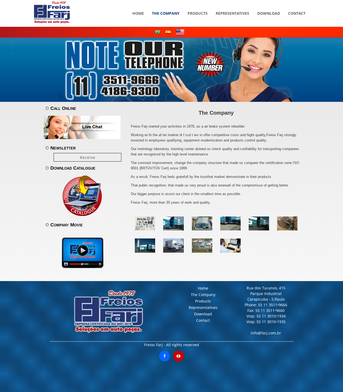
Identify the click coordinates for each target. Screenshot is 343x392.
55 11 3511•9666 (272, 304)
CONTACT (297, 5)
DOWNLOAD (268, 5)
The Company (203, 294)
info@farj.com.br (266, 332)
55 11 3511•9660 (270, 310)
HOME (138, 5)
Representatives (203, 307)
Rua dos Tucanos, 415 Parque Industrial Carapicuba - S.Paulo (266, 293)
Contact (203, 320)
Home (203, 288)
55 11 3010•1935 (270, 321)
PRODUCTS (198, 5)
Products (203, 301)
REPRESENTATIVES (232, 5)
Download (203, 313)
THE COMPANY (166, 5)
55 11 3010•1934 (270, 316)
